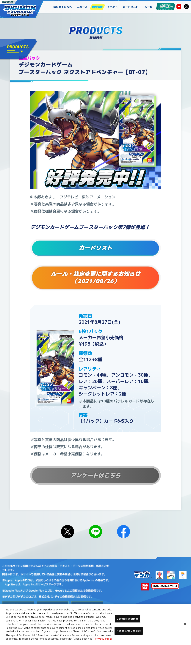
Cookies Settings (127, 618)
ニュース (82, 7)
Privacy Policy (103, 638)
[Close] (185, 624)
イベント (112, 7)
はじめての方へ (62, 7)
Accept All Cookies (128, 630)
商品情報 (97, 7)
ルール (148, 7)
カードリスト (130, 7)
